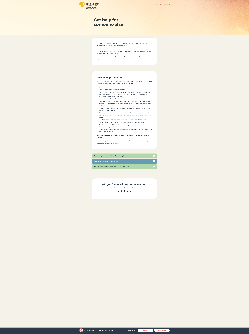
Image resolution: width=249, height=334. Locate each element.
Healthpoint (115, 143)
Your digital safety (162, 330)
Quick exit (145, 330)
